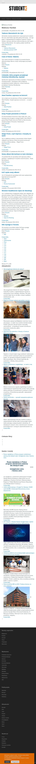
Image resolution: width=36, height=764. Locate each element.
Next (5, 261)
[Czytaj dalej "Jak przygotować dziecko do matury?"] (18, 278)
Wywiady (7, 86)
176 (5, 251)
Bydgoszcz (4, 633)
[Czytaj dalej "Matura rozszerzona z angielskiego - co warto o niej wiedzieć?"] (18, 375)
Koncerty (4, 661)
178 (5, 254)
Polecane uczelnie (6, 745)
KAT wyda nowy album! (10, 172)
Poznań (3, 637)
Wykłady (4, 669)
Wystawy (4, 671)
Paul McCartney (8, 165)
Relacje (3, 692)
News (3, 726)
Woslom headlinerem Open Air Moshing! (17, 191)
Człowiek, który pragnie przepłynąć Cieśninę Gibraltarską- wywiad (15, 76)
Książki (3, 713)
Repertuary (4, 675)
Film (3, 709)
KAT (5, 182)
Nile (5, 234)
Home (3, 18)
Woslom (6, 216)
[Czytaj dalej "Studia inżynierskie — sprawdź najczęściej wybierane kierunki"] (18, 408)
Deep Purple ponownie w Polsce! (14, 114)
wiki (3, 679)
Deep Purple (7, 127)
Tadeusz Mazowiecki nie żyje (12, 33)
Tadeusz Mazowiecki (9, 48)
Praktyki (4, 741)
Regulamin (4, 739)
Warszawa (4, 644)
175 (5, 249)
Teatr (3, 711)
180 (5, 257)
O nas (3, 736)
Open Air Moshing (9, 217)
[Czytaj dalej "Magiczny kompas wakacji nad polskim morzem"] (18, 309)
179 (5, 256)
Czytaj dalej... (5, 52)
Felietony (8, 18)
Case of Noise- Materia (10, 57)
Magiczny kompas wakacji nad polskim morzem (16, 300)
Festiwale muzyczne (6, 654)
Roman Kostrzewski (9, 183)
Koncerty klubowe (6, 663)
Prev (5, 242)
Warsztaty (4, 667)
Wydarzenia (4, 677)
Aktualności (8, 44)
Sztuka (3, 715)
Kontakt (3, 747)
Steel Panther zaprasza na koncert (14, 95)
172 (5, 244)
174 (5, 247)
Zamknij (7, 762)
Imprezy (4, 659)
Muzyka (7, 64)
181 (5, 259)
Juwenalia (4, 665)
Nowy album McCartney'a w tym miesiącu (17, 154)
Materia (6, 68)
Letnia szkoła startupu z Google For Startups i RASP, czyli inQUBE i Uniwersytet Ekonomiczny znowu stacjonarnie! (18, 488)
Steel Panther (7, 106)
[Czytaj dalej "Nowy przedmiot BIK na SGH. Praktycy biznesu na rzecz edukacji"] (16, 597)
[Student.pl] (18, 9)
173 (5, 245)
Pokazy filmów (5, 673)
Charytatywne (5, 720)
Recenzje (4, 694)
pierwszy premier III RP (10, 49)
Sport (3, 724)
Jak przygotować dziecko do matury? (13, 269)
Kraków (3, 635)
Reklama (4, 743)
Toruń (3, 639)
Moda (3, 722)
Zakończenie (7, 240)
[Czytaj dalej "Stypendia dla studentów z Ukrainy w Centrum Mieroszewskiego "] (18, 342)
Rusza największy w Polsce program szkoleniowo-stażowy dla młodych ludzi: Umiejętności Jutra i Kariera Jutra (18, 455)
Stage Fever (7, 147)
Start (5, 238)
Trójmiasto (4, 642)
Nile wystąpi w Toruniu (10, 225)
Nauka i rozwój (5, 717)
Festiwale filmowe (6, 656)
